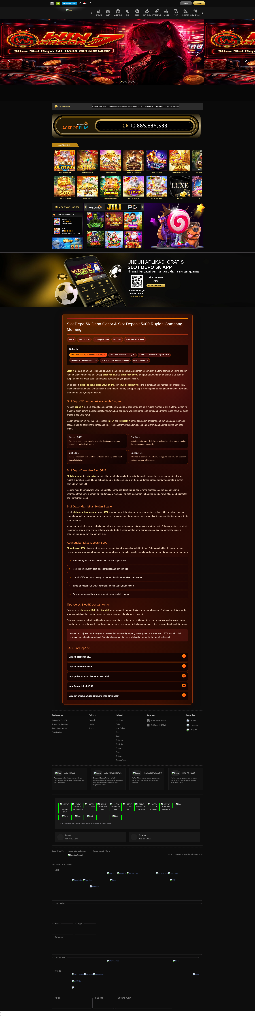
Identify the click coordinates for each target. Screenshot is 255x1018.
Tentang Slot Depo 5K (59, 720)
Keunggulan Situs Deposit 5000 (84, 360)
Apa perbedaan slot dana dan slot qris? (89, 676)
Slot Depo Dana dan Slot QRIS (122, 355)
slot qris (110, 385)
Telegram (194, 730)
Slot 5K (70, 371)
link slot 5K (124, 421)
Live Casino (118, 15)
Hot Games (98, 15)
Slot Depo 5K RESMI (158, 725)
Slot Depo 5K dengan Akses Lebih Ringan (88, 355)
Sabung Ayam (195, 15)
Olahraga (147, 15)
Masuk (186, 3)
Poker (176, 15)
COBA (97, 218)
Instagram (194, 725)
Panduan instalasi (156, 285)
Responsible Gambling (60, 724)
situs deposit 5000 (129, 385)
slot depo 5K (109, 375)
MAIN (66, 160)
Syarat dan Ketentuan (59, 728)
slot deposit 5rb (87, 610)
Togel (137, 15)
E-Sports (185, 15)
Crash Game (156, 15)
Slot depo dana (74, 476)
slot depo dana (87, 385)
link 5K (110, 421)
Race (127, 15)
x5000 (105, 512)
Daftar (199, 3)
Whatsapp (194, 720)
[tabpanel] (102, 52)
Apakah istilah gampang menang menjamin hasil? (94, 696)
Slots (108, 15)
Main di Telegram (70, 3)
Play (83, 128)
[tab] (96, 207)
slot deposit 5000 (129, 375)
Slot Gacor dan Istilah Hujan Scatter (154, 355)
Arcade (166, 15)
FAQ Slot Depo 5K (140, 360)
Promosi (92, 720)
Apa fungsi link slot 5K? (81, 686)
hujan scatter (90, 512)
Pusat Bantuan (57, 732)
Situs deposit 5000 (76, 548)
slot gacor (78, 512)
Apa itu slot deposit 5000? (82, 667)
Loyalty (91, 724)
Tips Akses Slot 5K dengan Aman (115, 360)
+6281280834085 (158, 720)
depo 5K (79, 407)
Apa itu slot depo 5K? (80, 657)
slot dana (100, 385)
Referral (91, 728)
